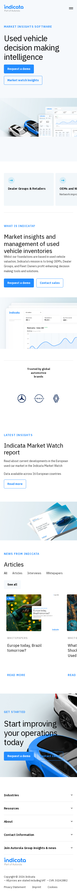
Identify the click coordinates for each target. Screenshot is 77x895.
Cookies (52, 887)
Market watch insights (23, 80)
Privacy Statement (15, 887)
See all (12, 584)
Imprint (36, 887)
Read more (15, 484)
